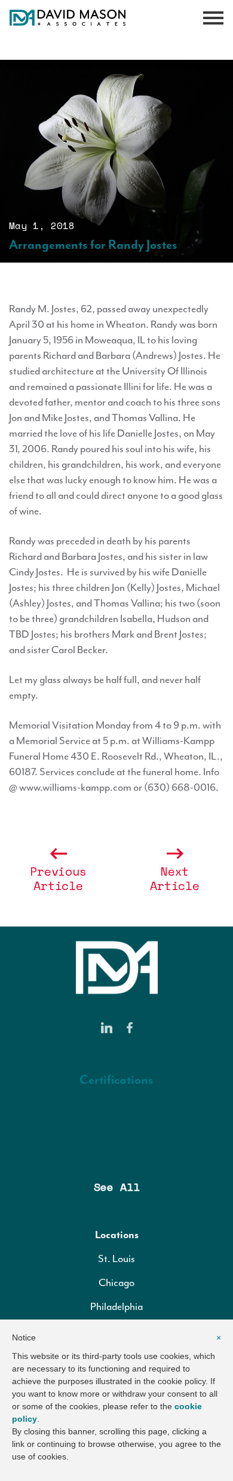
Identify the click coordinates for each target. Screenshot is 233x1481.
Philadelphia (116, 1306)
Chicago (116, 1282)
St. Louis (116, 1258)
